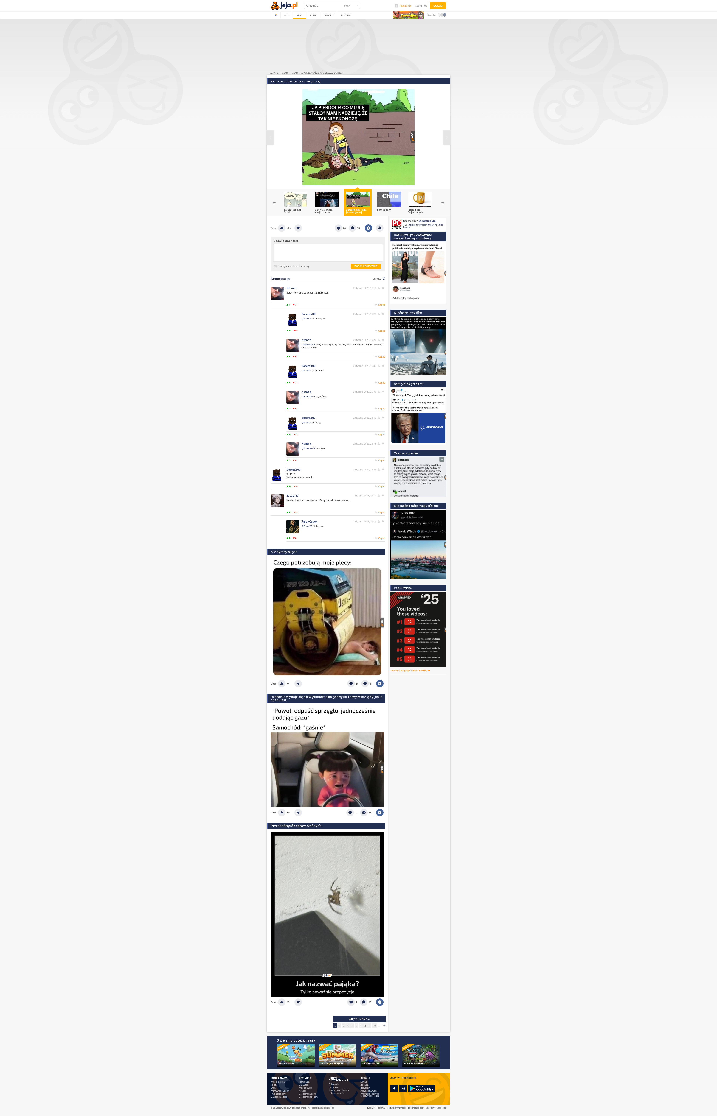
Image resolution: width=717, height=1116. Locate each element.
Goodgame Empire (307, 1094)
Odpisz (381, 305)
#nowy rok (433, 225)
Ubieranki (346, 15)
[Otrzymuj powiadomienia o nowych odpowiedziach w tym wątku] (383, 288)
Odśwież (377, 279)
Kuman (291, 288)
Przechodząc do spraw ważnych (296, 826)
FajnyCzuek (309, 521)
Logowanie (333, 1087)
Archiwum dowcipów (280, 1091)
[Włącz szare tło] (442, 15)
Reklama (364, 1085)
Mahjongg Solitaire (279, 1097)
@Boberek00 (308, 344)
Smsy (273, 1088)
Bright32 (292, 495)
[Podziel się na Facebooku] (368, 228)
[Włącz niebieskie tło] (444, 15)
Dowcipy (328, 15)
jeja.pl (274, 73)
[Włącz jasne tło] (439, 15)
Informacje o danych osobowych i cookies (369, 1095)
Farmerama (304, 1082)
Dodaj (438, 5)
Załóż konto (421, 6)
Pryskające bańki (278, 1094)
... (379, 1026)
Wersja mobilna (278, 1082)
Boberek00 (308, 314)
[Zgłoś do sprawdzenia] (379, 228)
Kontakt (363, 1082)
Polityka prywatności (369, 1091)
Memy (299, 15)
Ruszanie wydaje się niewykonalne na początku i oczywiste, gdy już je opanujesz (326, 698)
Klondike (302, 1091)
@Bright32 (306, 526)
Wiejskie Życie (305, 1088)
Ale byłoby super (284, 552)
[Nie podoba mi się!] (302, 228)
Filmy (313, 15)
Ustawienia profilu (336, 1093)
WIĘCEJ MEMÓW (359, 1019)
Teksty (274, 1085)
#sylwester (421, 225)
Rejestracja (334, 1084)
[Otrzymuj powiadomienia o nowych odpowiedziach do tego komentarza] (383, 443)
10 (374, 1026)
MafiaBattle (304, 1085)
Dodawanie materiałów (339, 1090)
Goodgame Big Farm (308, 1097)
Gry (286, 15)
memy (285, 73)
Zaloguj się (405, 6)
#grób (412, 225)
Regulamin (365, 1088)
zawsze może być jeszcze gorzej (322, 73)
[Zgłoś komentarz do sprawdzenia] (379, 288)
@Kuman (306, 318)
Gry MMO (305, 1077)
